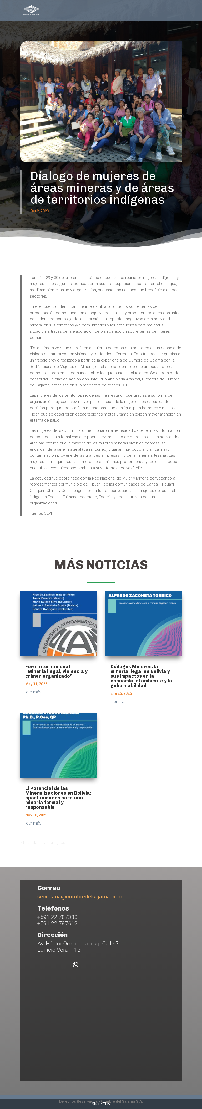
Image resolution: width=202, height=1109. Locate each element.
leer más (33, 692)
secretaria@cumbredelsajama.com (79, 896)
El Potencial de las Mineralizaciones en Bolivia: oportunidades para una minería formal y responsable (58, 797)
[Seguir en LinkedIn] (46, 965)
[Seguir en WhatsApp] (75, 965)
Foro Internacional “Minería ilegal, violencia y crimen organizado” (56, 671)
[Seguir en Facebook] (31, 965)
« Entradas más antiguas (42, 842)
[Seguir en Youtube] (60, 965)
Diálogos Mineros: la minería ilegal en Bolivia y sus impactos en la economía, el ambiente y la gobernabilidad (141, 676)
